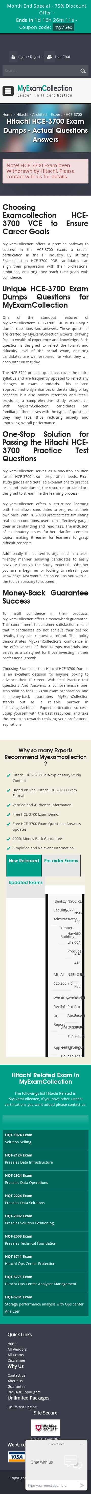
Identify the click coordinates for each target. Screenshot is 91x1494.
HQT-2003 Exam (18, 1236)
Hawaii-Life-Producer (68, 942)
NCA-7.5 (61, 1002)
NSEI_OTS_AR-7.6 (68, 979)
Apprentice (55, 1047)
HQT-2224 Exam (18, 1195)
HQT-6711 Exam (18, 1256)
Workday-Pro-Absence (68, 1006)
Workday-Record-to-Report (55, 1011)
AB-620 (55, 979)
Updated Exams (25, 883)
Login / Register (31, 56)
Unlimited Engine (22, 1407)
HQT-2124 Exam (18, 1155)
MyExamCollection (45, 91)
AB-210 (68, 1052)
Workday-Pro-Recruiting (75, 1006)
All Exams (16, 1354)
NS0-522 (75, 917)
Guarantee (17, 1386)
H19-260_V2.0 (75, 1031)
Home (7, 114)
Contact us (17, 1375)
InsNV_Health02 (75, 974)
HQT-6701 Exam (18, 1297)
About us (15, 1380)
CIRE (75, 901)
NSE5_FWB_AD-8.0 (61, 1052)
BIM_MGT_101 (61, 1027)
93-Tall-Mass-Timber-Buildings (61, 919)
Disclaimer (17, 1360)
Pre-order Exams (61, 861)
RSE (75, 986)
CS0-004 (75, 938)
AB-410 (75, 958)
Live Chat (62, 56)
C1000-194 (68, 1031)
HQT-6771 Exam (18, 1276)
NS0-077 (68, 905)
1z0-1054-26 (75, 1056)
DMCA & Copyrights (24, 1392)
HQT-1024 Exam (18, 1134)
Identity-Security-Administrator (55, 910)
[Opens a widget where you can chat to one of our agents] (56, 1465)
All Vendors (17, 1349)
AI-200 (61, 979)
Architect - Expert (47, 114)
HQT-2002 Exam (18, 1215)
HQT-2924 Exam (18, 1175)
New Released (24, 861)
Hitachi (22, 114)
